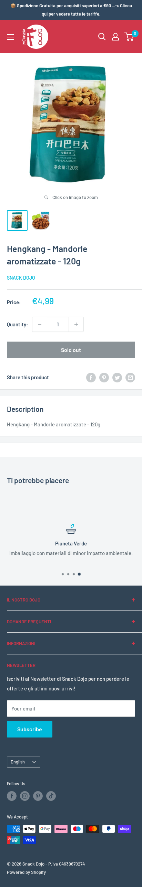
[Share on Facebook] (91, 377)
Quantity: (17, 324)
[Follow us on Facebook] (12, 796)
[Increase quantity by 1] (76, 324)
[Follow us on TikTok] (51, 796)
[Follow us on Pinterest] (38, 796)
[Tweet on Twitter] (117, 377)
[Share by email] (130, 377)
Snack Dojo (21, 278)
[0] (129, 37)
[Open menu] (10, 37)
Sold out (71, 349)
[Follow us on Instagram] (25, 796)
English (18, 761)
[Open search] (102, 36)
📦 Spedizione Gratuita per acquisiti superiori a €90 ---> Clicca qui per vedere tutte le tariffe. (71, 10)
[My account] (115, 36)
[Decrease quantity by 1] (39, 324)
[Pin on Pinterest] (104, 377)
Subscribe (29, 729)
